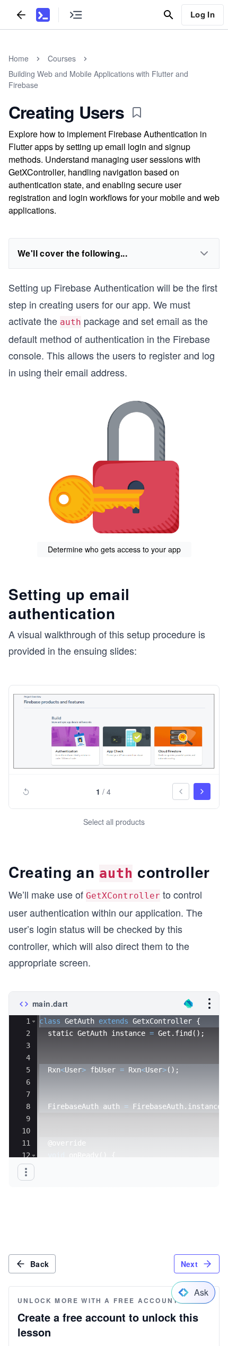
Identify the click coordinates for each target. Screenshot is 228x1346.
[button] (34, 1021)
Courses (62, 58)
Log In (202, 14)
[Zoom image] (114, 731)
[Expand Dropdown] (204, 253)
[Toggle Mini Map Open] (76, 14)
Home (18, 58)
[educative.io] (43, 15)
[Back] (21, 14)
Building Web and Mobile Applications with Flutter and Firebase (98, 79)
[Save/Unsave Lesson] (136, 112)
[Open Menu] (209, 1003)
